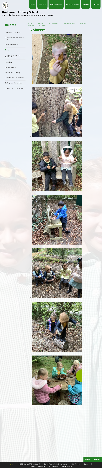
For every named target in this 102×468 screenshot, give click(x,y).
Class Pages (53, 24)
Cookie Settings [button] (67, 466)
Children (41, 24)
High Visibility (75, 464)
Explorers (42, 25)
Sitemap (86, 464)
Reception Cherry (69, 24)
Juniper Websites (61, 464)
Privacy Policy (53, 466)
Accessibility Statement (37, 466)
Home (30, 24)
